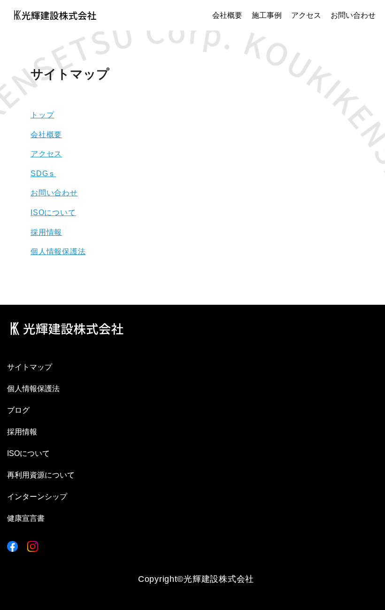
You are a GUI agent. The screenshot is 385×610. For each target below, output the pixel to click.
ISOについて (53, 212)
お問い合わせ (353, 15)
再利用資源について (41, 475)
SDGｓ (43, 174)
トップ (42, 115)
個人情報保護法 (58, 251)
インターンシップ (37, 497)
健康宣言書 (26, 518)
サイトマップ (29, 367)
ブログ (18, 410)
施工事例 (267, 15)
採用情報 (46, 232)
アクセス (306, 15)
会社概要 (227, 15)
